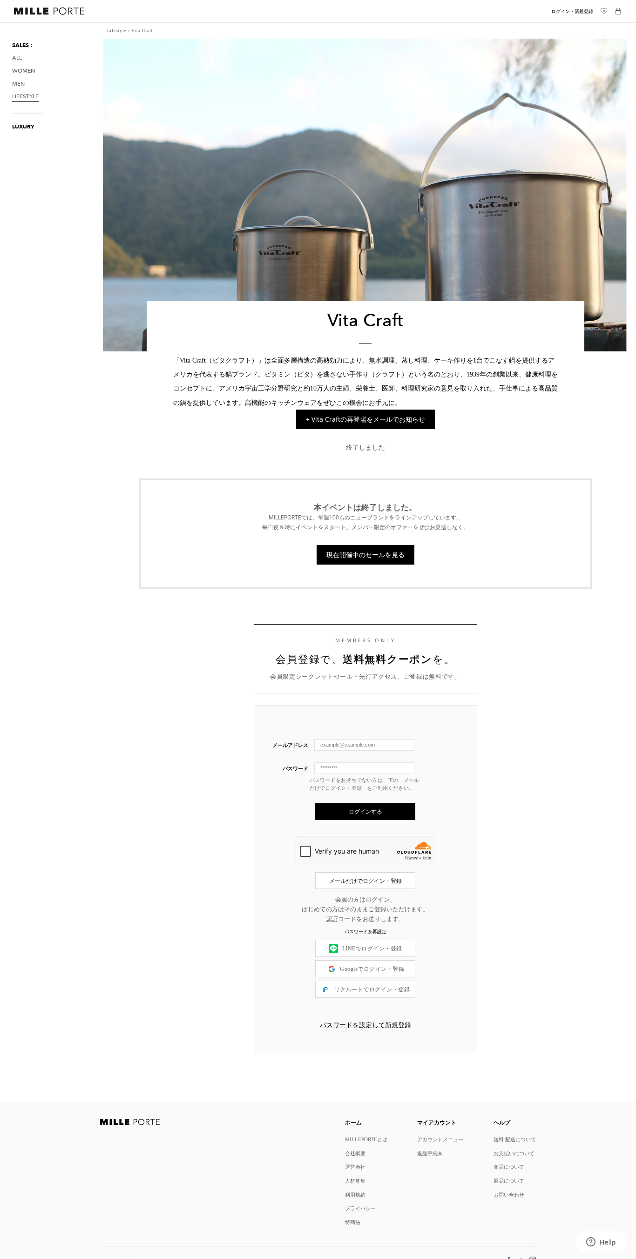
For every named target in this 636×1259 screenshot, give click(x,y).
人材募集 (355, 1180)
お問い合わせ (509, 1194)
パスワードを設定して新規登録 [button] (365, 1025)
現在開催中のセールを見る (365, 555)
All (17, 58)
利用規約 (355, 1194)
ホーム (353, 1122)
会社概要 (355, 1153)
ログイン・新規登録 (572, 11)
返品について (509, 1180)
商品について (509, 1166)
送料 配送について (515, 1139)
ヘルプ (502, 1122)
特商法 (352, 1222)
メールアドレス (290, 744)
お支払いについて (514, 1153)
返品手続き (430, 1153)
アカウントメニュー (440, 1139)
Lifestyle (25, 97)
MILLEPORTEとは (366, 1139)
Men (18, 84)
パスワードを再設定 (365, 931)
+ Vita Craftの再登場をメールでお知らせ (365, 419)
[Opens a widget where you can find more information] (601, 1242)
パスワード (295, 768)
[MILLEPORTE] (49, 12)
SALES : (22, 45)
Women (23, 71)
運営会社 (355, 1166)
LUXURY (23, 126)
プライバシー (360, 1208)
